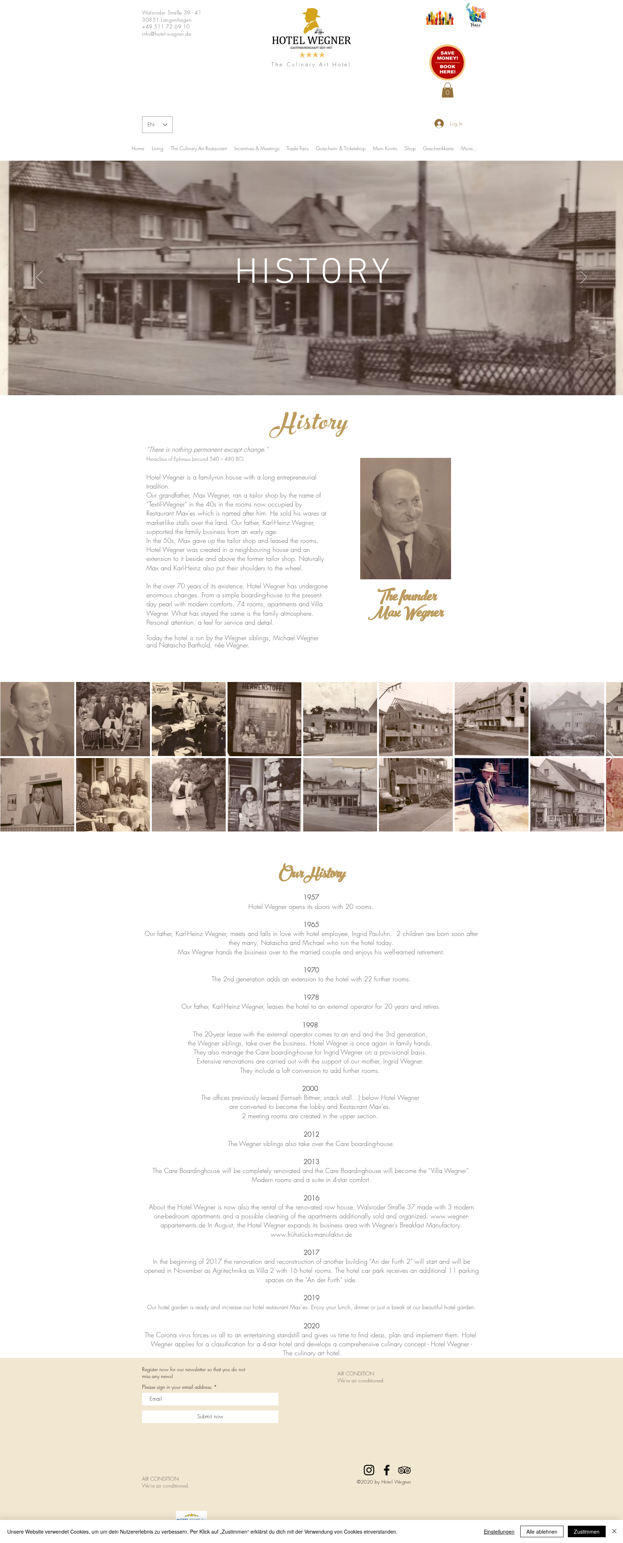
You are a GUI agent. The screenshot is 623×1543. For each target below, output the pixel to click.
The (149, 1334)
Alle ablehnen (541, 1531)
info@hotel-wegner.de (166, 33)
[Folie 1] (311, 377)
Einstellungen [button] (499, 1531)
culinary (391, 1343)
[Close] (614, 1531)
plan (395, 1334)
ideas (377, 1334)
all (222, 1334)
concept (415, 1343)
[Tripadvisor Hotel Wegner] (404, 1470)
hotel (285, 1343)
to (230, 1334)
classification (228, 1343)
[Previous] (39, 278)
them (451, 1334)
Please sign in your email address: (177, 1387)
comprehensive (359, 1343)
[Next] (583, 278)
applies (184, 1343)
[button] (447, 90)
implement (429, 1334)
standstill (288, 1334)
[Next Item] (610, 757)
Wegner (162, 1343)
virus (185, 1334)
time (343, 1334)
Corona (166, 1334)
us (214, 1334)
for (199, 1343)
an (238, 1334)
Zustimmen (587, 1531)
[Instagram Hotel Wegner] (369, 1470)
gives (321, 1334)
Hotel (469, 1334)
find (363, 1334)
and (307, 1334)
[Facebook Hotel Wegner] (387, 1470)
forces (201, 1334)
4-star (269, 1343)
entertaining (259, 1334)
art (321, 1352)
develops (319, 1343)
